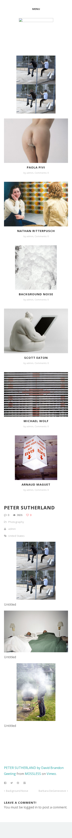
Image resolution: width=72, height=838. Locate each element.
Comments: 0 (42, 172)
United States (16, 536)
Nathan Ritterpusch (36, 231)
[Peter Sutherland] (36, 598)
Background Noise (36, 294)
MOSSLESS (33, 774)
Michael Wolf (36, 421)
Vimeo (51, 774)
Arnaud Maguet (36, 484)
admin (30, 172)
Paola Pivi (36, 167)
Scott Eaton (36, 358)
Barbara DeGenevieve (52, 791)
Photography (16, 522)
